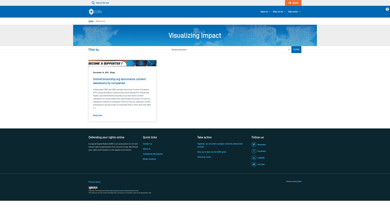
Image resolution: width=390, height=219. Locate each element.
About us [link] (264, 12)
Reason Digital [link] (297, 181)
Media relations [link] (149, 159)
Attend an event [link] (204, 157)
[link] (387, 9)
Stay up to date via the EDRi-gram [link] (211, 152)
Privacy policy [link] (95, 182)
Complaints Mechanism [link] (153, 154)
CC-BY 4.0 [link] (116, 190)
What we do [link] (278, 12)
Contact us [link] (147, 144)
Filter (296, 49)
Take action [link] (293, 12)
